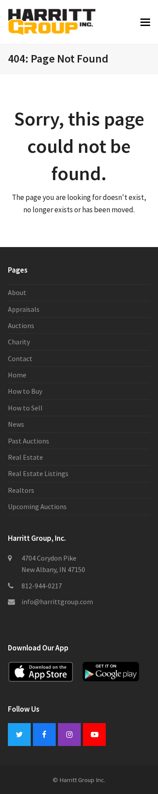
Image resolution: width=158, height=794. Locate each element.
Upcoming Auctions (37, 506)
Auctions (21, 325)
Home (17, 374)
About (17, 292)
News (16, 424)
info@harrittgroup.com (57, 601)
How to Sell (25, 407)
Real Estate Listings (38, 473)
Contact (20, 358)
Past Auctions (28, 440)
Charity (19, 341)
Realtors (21, 490)
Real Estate (25, 457)
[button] (145, 22)
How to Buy (25, 391)
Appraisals (24, 309)
